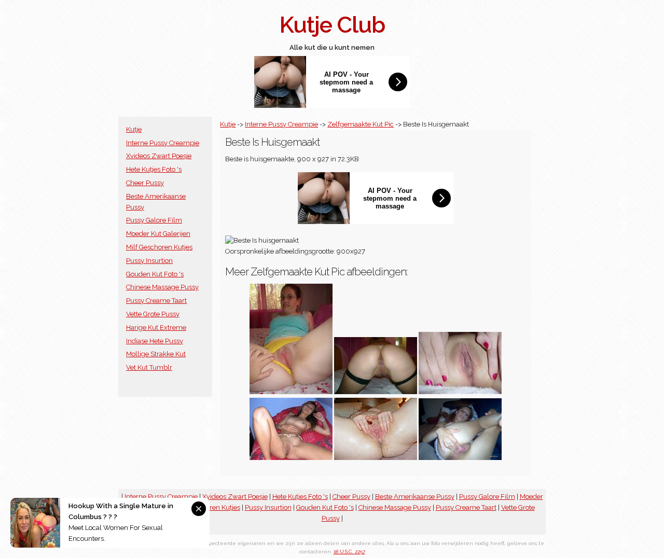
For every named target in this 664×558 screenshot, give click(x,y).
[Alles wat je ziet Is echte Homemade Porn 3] (291, 458)
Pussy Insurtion (149, 260)
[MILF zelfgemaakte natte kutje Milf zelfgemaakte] (375, 392)
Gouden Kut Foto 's (155, 274)
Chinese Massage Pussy (162, 287)
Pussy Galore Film (154, 220)
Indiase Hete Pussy (154, 341)
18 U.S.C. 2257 (349, 551)
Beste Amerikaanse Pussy (414, 496)
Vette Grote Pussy (152, 314)
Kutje (134, 129)
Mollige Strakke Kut (156, 354)
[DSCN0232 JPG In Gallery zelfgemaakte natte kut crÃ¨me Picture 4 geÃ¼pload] (375, 458)
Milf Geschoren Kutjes (159, 247)
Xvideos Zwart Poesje (158, 156)
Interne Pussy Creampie (162, 143)
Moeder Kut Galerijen (158, 234)
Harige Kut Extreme (156, 327)
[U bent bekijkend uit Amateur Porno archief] (291, 392)
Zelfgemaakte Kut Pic (360, 124)
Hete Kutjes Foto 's (154, 169)
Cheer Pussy (145, 183)
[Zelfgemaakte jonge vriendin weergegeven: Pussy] (460, 392)
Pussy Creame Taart (156, 300)
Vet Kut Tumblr (149, 367)
